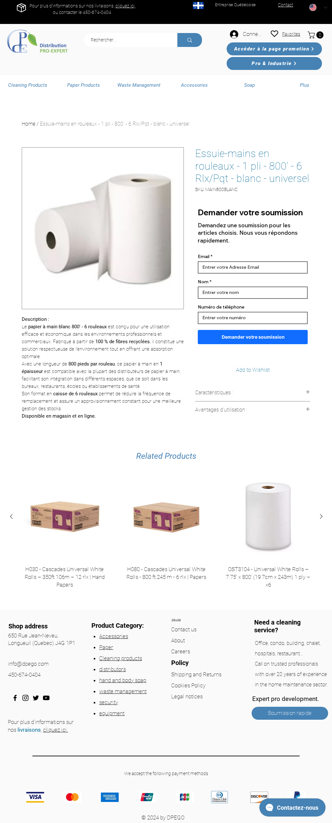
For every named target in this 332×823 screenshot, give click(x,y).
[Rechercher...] (189, 40)
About (178, 640)
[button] (316, 35)
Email (203, 256)
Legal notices (187, 696)
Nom (203, 281)
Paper (106, 647)
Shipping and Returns (196, 674)
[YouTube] (46, 698)
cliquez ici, (125, 5)
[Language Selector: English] (318, 7)
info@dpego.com (28, 663)
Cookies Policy (188, 685)
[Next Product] (321, 516)
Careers (180, 651)
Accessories (113, 636)
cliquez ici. (55, 730)
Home (28, 124)
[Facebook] (15, 698)
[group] (166, 539)
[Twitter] (36, 698)
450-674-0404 (97, 12)
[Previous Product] (11, 516)
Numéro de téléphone (221, 307)
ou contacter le (68, 12)
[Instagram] (25, 698)
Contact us (183, 629)
